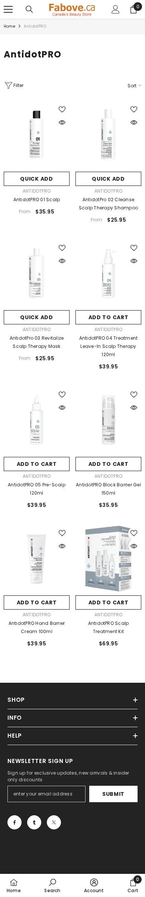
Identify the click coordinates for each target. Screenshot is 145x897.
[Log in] (116, 9)
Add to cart (108, 317)
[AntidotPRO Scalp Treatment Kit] (108, 559)
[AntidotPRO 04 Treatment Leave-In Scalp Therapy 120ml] (108, 273)
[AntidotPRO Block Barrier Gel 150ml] (108, 420)
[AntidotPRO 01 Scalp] (37, 135)
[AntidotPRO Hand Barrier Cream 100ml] (37, 559)
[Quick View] (62, 122)
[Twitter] (54, 822)
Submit (113, 794)
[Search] (29, 9)
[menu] (8, 9)
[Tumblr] (34, 822)
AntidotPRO (35, 26)
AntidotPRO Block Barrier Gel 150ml (108, 489)
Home (9, 26)
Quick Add (36, 179)
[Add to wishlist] (62, 109)
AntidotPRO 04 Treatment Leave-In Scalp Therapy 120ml (108, 346)
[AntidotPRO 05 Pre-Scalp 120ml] (37, 420)
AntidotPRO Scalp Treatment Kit (108, 627)
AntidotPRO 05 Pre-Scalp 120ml (36, 489)
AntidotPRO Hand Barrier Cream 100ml (37, 627)
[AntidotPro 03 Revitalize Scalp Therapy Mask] (37, 273)
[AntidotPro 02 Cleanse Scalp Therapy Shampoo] (108, 135)
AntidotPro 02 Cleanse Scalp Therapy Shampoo (108, 203)
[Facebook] (14, 822)
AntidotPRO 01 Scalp (36, 199)
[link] (52, 885)
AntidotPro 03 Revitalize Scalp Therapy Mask (37, 342)
